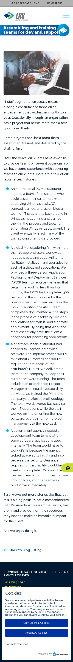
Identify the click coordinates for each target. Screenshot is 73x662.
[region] (66, 16)
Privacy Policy (12, 586)
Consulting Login (14, 582)
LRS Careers (54, 3)
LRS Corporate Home (24, 3)
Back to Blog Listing (25, 550)
